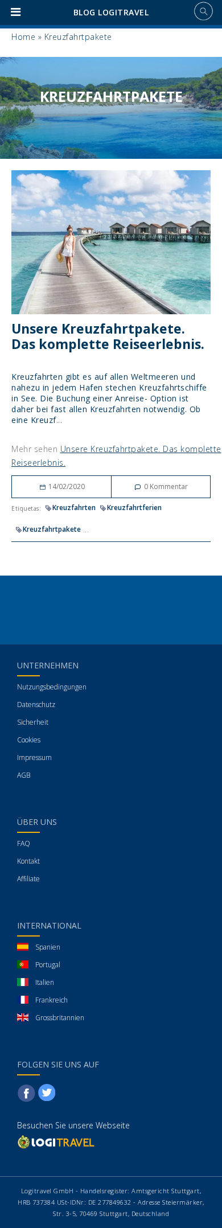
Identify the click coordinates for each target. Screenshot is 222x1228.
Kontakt (28, 861)
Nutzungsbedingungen (52, 687)
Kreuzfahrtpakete (52, 529)
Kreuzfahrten (74, 507)
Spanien (47, 947)
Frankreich (51, 1000)
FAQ (23, 843)
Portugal (47, 965)
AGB (23, 775)
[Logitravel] (57, 1141)
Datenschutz (36, 704)
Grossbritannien (59, 1017)
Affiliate (28, 879)
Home (23, 36)
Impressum (34, 757)
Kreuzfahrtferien (134, 507)
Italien (44, 982)
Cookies (28, 740)
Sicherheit (32, 722)
